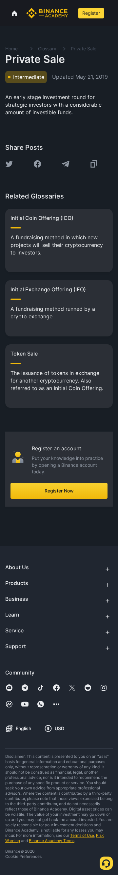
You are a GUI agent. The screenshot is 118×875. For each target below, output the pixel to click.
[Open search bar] (72, 13)
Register (91, 13)
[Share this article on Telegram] (65, 164)
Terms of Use (82, 835)
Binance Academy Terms (51, 840)
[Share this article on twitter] (9, 164)
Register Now (59, 490)
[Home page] (47, 13)
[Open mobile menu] (112, 13)
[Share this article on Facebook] (37, 164)
